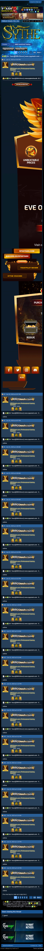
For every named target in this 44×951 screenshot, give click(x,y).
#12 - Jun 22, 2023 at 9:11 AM (12, 657)
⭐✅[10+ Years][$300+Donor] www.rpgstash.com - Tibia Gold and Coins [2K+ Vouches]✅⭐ (22, 902)
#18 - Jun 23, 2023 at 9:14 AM (12, 815)
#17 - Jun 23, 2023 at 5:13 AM (12, 789)
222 (34, 52)
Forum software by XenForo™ (10, 948)
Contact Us (34, 945)
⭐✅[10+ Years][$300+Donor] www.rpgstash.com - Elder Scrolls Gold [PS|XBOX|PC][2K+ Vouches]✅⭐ (22, 904)
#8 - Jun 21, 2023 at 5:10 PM (12, 552)
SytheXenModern (8, 945)
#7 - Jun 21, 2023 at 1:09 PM (12, 526)
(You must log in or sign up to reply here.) (14, 894)
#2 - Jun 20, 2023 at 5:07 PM (12, 394)
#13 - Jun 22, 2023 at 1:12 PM (12, 684)
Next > (39, 52)
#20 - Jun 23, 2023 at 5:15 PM (12, 868)
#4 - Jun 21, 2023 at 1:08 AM (12, 447)
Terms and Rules (38, 948)
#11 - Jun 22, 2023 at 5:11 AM (12, 631)
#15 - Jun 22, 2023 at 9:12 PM (12, 736)
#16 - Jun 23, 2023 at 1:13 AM (12, 762)
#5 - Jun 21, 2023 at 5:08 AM (12, 473)
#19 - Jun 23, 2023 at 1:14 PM (12, 841)
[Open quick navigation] (41, 44)
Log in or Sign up (35, 2)
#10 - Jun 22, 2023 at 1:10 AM (12, 605)
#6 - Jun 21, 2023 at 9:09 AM (12, 499)
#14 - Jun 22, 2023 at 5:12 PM (12, 710)
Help (39, 945)
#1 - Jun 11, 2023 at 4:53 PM (12, 59)
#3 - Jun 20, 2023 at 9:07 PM (12, 420)
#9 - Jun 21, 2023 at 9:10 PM (12, 578)
